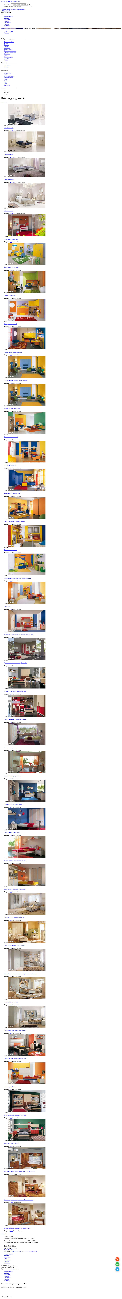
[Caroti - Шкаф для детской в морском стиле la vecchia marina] (26, 1196)
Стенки (6, 55)
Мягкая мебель (8, 49)
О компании (7, 22)
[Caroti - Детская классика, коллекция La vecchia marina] (26, 1225)
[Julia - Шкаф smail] (26, 603)
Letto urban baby (8, 154)
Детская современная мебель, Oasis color (15, 663)
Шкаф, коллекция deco (10, 747)
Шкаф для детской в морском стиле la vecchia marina (18, 1200)
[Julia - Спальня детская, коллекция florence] (26, 914)
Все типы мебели (9, 42)
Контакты (7, 25)
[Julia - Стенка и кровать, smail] (26, 546)
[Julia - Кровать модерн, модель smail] (26, 405)
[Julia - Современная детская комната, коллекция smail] (26, 575)
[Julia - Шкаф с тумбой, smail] (26, 1083)
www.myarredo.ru (14, 1269)
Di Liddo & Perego (9, 76)
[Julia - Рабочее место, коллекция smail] (26, 349)
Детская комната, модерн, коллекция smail (16, 380)
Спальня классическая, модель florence (15, 1030)
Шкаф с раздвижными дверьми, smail (14, 521)
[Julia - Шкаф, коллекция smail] (26, 320)
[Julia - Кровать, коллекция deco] (26, 236)
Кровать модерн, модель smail (12, 408)
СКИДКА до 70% (10, 1)
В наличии (7, 19)
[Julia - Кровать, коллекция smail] (26, 264)
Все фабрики (4, 28)
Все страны (7, 65)
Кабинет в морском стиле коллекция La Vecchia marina (19, 1171)
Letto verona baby (9, 179)
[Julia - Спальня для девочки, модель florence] (26, 942)
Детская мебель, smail (10, 465)
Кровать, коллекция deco (11, 239)
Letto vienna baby (8, 211)
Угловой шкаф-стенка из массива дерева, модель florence (20, 973)
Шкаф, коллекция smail (10, 324)
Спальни (6, 45)
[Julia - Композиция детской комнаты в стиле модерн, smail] (26, 631)
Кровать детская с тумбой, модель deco (15, 860)
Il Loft (5, 80)
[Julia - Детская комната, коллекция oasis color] (26, 1055)
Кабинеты (7, 48)
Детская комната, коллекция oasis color (15, 1058)
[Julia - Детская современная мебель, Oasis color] (26, 660)
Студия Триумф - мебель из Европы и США (13, 9)
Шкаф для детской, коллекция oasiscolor (15, 719)
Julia (5, 82)
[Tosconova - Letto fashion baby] (26, 124)
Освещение (7, 54)
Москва (18, 1238)
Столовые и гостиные (10, 51)
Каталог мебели (8, 16)
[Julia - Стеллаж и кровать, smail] (26, 433)
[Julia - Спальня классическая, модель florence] (26, 1027)
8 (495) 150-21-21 (5, 11)
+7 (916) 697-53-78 (15, 1251)
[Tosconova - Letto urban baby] (26, 151)
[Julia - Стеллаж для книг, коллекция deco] (26, 801)
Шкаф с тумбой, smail (10, 1087)
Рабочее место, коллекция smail (13, 352)
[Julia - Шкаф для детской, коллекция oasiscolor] (26, 716)
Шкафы (6, 46)
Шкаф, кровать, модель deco (12, 832)
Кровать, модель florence (11, 1002)
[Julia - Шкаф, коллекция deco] (26, 744)
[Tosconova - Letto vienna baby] (26, 207)
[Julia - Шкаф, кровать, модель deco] (26, 829)
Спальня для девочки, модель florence (14, 945)
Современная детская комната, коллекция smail (17, 578)
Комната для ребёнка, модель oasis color (15, 691)
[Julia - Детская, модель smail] (26, 292)
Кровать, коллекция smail (11, 267)
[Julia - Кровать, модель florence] (26, 999)
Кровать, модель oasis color (11, 1143)
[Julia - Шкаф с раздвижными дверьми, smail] (26, 518)
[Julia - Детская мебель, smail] (26, 462)
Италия (6, 67)
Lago (5, 83)
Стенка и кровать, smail (10, 550)
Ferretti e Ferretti (8, 77)
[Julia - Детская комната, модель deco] (26, 773)
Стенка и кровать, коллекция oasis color (15, 1115)
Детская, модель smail (10, 295)
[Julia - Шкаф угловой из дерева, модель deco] (26, 886)
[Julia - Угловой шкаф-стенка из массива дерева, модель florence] (26, 970)
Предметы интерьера (10, 52)
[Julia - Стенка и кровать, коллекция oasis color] (26, 1112)
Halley (5, 79)
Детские (6, 58)
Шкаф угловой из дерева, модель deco (14, 889)
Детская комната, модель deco (12, 776)
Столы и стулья (8, 57)
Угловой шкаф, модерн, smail (12, 493)
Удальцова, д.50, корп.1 (27, 1238)
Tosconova (7, 85)
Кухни (6, 43)
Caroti (5, 74)
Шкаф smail (7, 606)
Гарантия (6, 24)
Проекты (6, 21)
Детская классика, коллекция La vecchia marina (17, 1228)
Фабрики (6, 18)
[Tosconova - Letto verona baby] (26, 176)
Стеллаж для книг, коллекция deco (13, 804)
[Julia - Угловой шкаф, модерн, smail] (26, 490)
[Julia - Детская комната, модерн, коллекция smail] (26, 377)
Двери (6, 60)
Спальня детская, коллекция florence (14, 917)
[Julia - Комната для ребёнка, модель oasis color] (26, 688)
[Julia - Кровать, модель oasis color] (26, 1140)
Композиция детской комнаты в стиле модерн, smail (18, 634)
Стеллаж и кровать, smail (11, 437)
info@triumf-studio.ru (31, 1251)
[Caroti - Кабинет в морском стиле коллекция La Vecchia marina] (26, 1168)
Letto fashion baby (9, 128)
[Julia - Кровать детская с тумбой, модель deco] (26, 857)
